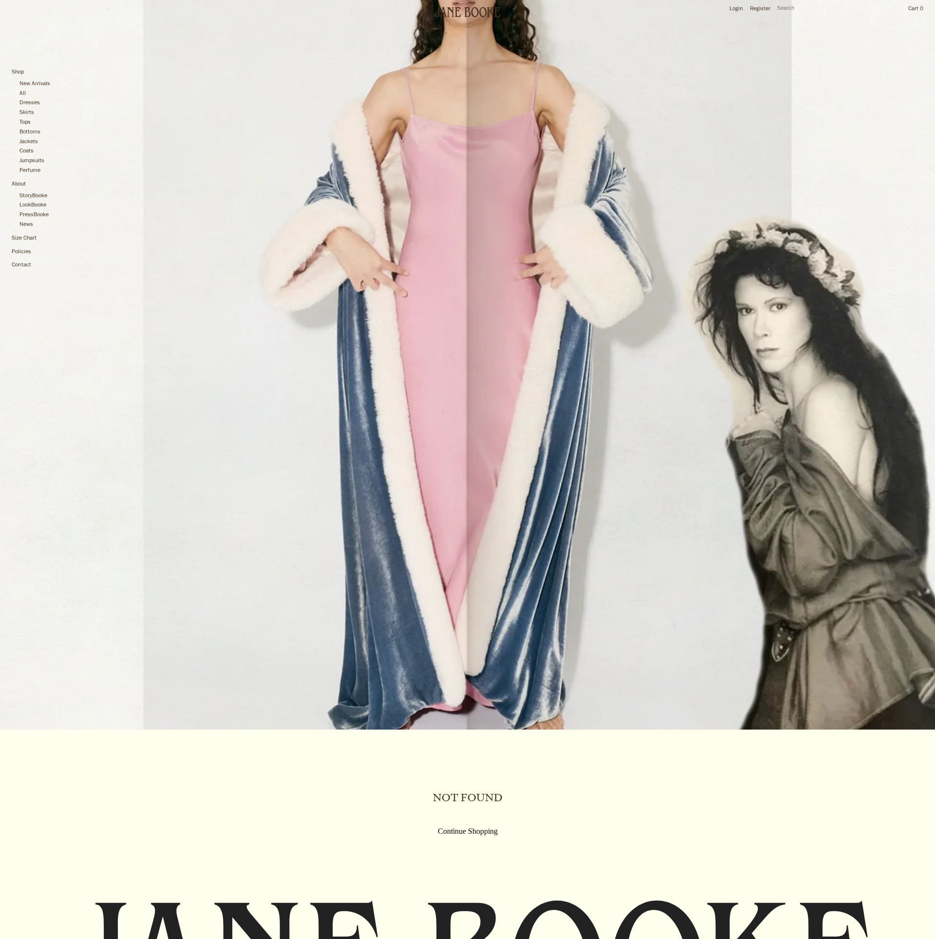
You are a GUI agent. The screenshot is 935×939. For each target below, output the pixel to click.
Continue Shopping (468, 831)
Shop (18, 72)
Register (760, 9)
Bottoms (29, 132)
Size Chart (24, 238)
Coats (26, 151)
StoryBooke (33, 196)
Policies (21, 252)
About (19, 184)
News (26, 224)
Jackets (28, 142)
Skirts (26, 112)
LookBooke (32, 205)
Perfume (29, 170)
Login (736, 9)
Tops (25, 122)
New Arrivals (34, 84)
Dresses (29, 103)
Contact (21, 265)
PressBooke (34, 215)
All (22, 93)
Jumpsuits (31, 161)
